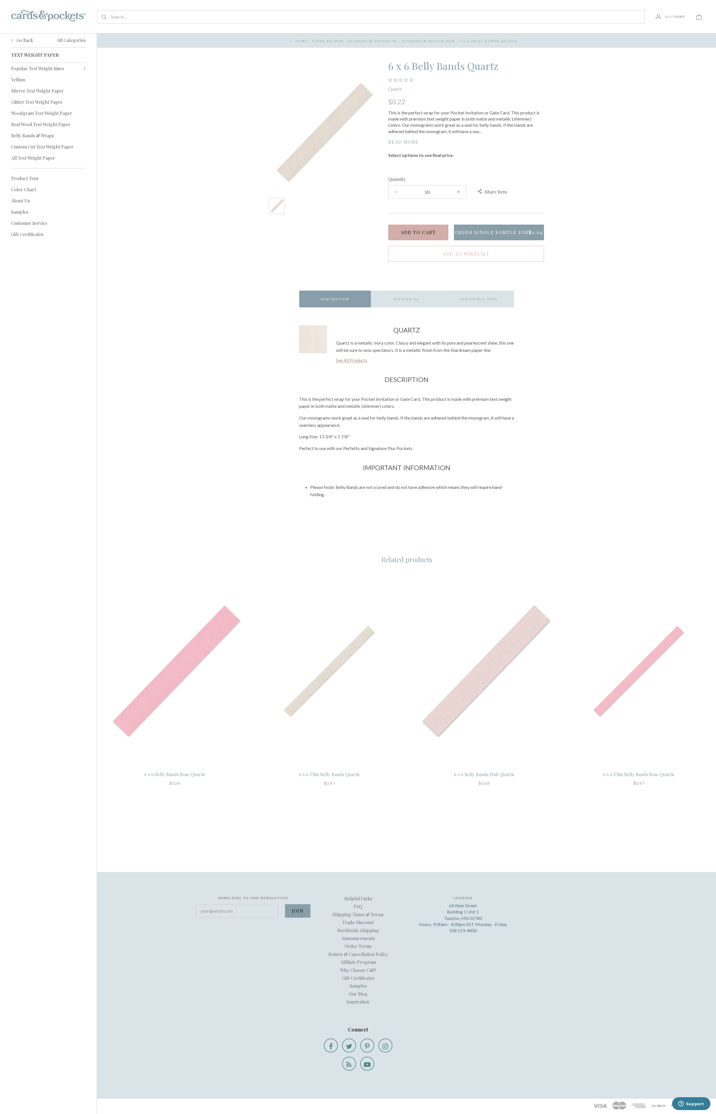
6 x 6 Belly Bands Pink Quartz (484, 774)
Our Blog (358, 994)
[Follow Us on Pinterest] (367, 1045)
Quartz (395, 88)
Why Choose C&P (358, 970)
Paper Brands (327, 41)
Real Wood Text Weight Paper (40, 124)
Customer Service (29, 223)
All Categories (71, 40)
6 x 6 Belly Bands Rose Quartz (174, 774)
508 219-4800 (463, 930)
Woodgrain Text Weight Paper (41, 113)
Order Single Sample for (499, 232)
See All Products (351, 360)
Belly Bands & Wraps (32, 135)
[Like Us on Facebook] (331, 1045)
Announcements (358, 938)
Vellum (18, 80)
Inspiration (358, 1002)
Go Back (24, 40)
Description (335, 299)
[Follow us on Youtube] (367, 1064)
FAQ (358, 906)
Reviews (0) (407, 299)
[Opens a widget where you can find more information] (691, 1104)
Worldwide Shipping (358, 930)
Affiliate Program (358, 962)
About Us (20, 201)
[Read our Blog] (349, 1064)
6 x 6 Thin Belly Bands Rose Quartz (638, 774)
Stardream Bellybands (428, 41)
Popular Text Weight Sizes (37, 68)
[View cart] (698, 16)
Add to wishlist (466, 254)
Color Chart (23, 189)
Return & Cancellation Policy (358, 954)
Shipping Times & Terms (358, 914)
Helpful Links (358, 898)
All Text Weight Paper (33, 158)
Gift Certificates (27, 234)
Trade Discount (358, 922)
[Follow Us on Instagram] (385, 1045)
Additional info (478, 299)
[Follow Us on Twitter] (349, 1045)
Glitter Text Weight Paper (37, 102)
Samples (19, 212)
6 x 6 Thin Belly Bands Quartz (329, 774)
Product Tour (25, 178)
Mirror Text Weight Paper (37, 91)
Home (301, 41)
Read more (403, 142)
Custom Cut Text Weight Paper (42, 147)
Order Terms (358, 946)
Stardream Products (372, 41)
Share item (496, 192)
